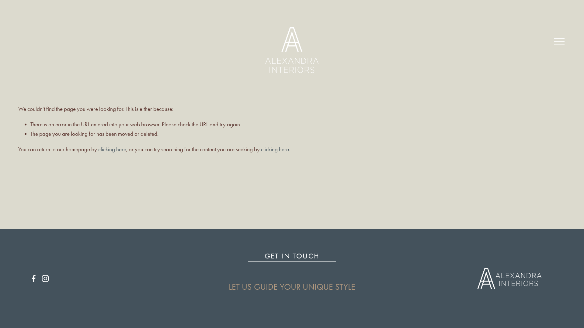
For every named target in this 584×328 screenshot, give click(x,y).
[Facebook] (33, 278)
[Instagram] (45, 278)
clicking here (112, 149)
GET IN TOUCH (292, 256)
